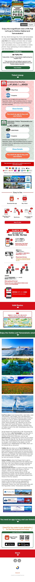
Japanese (24, 24)
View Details (17, 67)
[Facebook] (15, 560)
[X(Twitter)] (19, 560)
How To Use (17, 222)
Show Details (17, 109)
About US (17, 572)
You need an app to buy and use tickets (17, 115)
